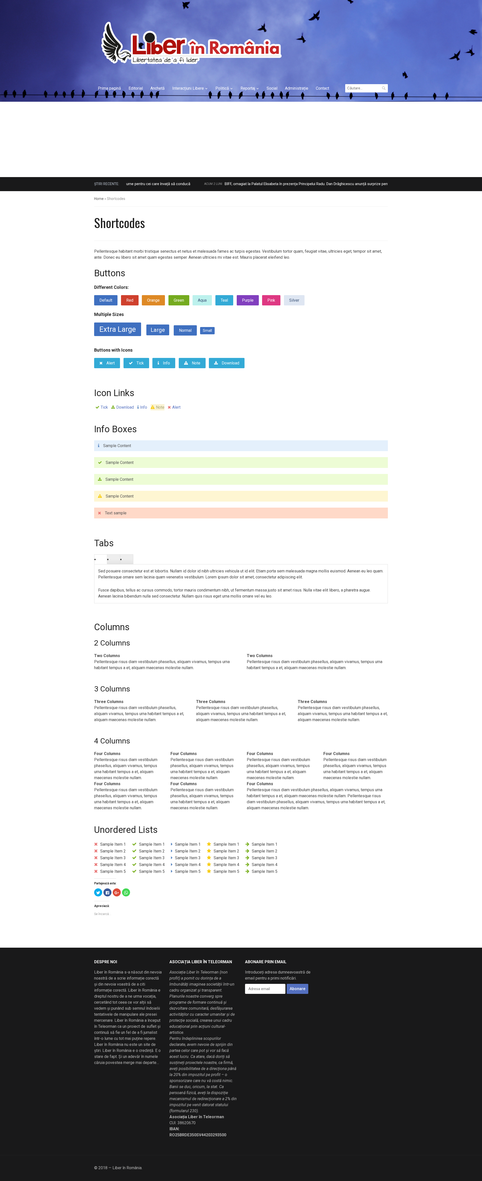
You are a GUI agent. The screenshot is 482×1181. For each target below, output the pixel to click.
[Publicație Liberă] (190, 42)
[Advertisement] (241, 139)
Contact (322, 88)
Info (143, 407)
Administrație (296, 88)
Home (99, 199)
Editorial (136, 88)
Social (272, 88)
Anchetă (157, 88)
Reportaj (247, 88)
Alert (176, 407)
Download (125, 407)
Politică (222, 88)
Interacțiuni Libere (188, 88)
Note (160, 407)
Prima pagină (109, 88)
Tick (104, 407)
